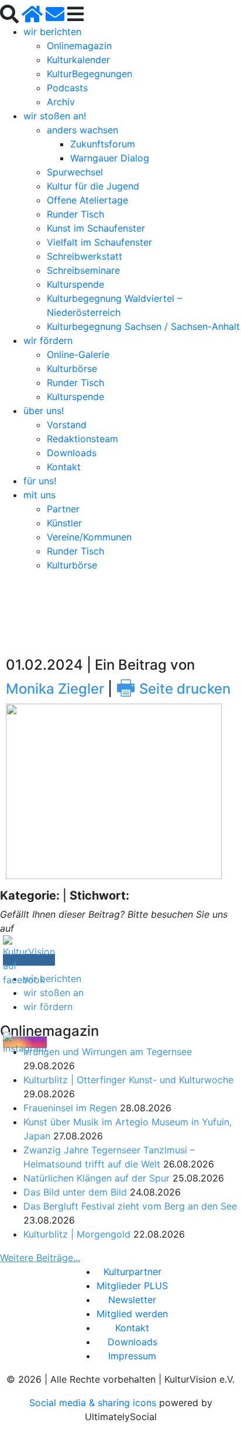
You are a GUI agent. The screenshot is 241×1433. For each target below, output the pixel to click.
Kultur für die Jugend (93, 186)
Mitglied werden (132, 1314)
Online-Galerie (78, 354)
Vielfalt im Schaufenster (99, 242)
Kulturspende (75, 284)
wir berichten (52, 31)
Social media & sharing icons (94, 1402)
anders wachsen (82, 130)
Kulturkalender (78, 60)
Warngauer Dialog (109, 158)
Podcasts (67, 88)
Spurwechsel (75, 172)
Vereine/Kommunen (89, 537)
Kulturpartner (132, 1271)
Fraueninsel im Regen (70, 1108)
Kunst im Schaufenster (96, 228)
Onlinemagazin (79, 45)
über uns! (43, 410)
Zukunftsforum (102, 144)
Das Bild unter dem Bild (75, 1192)
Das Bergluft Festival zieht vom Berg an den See (130, 1206)
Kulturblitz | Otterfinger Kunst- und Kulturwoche (128, 1080)
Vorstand (67, 424)
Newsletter (132, 1299)
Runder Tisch (75, 214)
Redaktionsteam (82, 439)
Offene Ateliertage (87, 200)
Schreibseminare (83, 270)
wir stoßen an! (54, 116)
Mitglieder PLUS (132, 1285)
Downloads (72, 453)
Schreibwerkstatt (84, 256)
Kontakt (64, 467)
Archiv (61, 102)
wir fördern (48, 340)
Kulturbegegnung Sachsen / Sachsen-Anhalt (143, 326)
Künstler (64, 523)
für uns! (39, 481)
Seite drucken (173, 688)
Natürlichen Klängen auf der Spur (96, 1178)
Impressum (132, 1356)
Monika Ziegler (55, 688)
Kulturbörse (72, 368)
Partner (63, 509)
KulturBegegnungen (89, 74)
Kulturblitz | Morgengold (76, 1234)
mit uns (39, 495)
